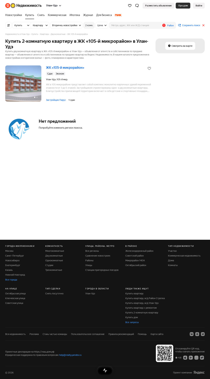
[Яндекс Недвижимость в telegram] (203, 334)
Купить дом (131, 317)
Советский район (134, 255)
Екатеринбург (12, 265)
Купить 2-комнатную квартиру (141, 312)
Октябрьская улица (15, 293)
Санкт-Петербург (14, 255)
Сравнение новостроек (97, 255)
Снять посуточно (54, 293)
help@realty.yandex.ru (70, 355)
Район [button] (170, 25)
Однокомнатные (54, 260)
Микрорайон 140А (135, 260)
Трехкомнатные (53, 270)
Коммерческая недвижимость (184, 255)
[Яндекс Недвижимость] (23, 5)
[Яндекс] (199, 372)
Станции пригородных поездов (102, 270)
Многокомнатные (54, 251)
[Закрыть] (203, 25)
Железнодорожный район (139, 251)
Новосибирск (12, 260)
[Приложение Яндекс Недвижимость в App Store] (185, 357)
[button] (137, 6)
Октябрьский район (135, 265)
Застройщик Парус (56, 100)
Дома (171, 260)
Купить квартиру (134, 293)
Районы (89, 260)
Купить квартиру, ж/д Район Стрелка (145, 298)
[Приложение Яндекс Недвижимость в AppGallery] (196, 357)
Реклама (34, 334)
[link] (199, 6)
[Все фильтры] (8, 25)
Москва (9, 251)
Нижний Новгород (15, 274)
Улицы (88, 265)
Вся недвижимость (15, 334)
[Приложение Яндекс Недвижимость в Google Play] (191, 357)
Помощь (142, 334)
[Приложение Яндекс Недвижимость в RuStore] (202, 357)
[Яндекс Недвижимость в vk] (192, 334)
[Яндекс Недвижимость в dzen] (197, 334)
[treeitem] (14, 15)
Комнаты (173, 265)
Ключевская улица (15, 298)
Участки (172, 251)
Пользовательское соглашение (88, 334)
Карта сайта (157, 334)
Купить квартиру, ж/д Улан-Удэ (141, 303)
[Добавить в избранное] (149, 68)
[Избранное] (130, 6)
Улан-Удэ (90, 293)
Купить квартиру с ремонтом (141, 307)
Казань (9, 270)
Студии (49, 265)
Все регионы (92, 251)
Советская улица (14, 303)
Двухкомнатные (54, 255)
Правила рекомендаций (121, 334)
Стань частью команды (55, 334)
